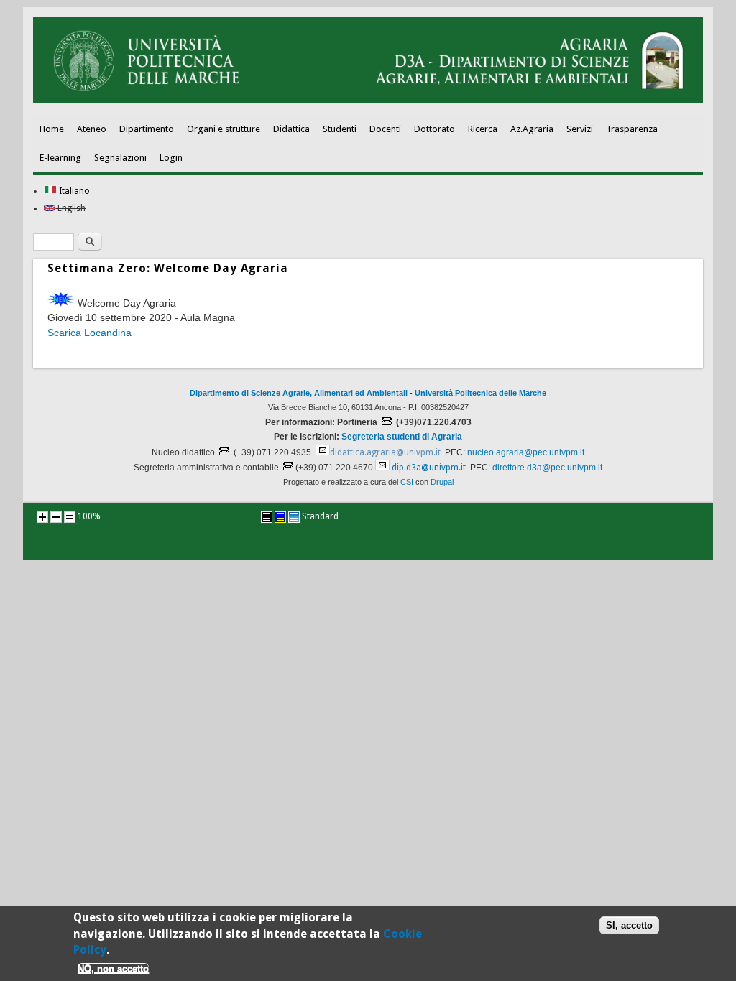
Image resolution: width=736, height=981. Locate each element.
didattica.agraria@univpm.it (385, 452)
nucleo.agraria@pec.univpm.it (525, 452)
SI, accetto (629, 925)
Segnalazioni (120, 157)
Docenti (385, 129)
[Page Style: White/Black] (266, 517)
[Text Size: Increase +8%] (42, 517)
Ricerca (482, 129)
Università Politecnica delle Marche (480, 393)
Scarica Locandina (89, 332)
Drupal (442, 482)
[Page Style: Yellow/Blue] (280, 517)
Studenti (339, 129)
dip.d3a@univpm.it (429, 467)
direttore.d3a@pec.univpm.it (547, 467)
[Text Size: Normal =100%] (69, 517)
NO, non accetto (113, 968)
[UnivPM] (367, 101)
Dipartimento (146, 129)
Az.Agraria (531, 129)
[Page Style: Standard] (294, 517)
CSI (406, 482)
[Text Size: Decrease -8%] (56, 517)
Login (171, 157)
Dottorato (434, 129)
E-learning (60, 157)
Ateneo (91, 129)
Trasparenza (632, 129)
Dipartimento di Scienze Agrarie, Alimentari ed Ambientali (299, 393)
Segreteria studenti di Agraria (401, 437)
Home (52, 129)
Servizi (579, 129)
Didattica (291, 129)
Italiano (73, 191)
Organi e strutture (223, 129)
